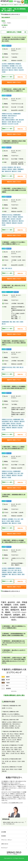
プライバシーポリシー (6, 840)
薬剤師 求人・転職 (17, 4)
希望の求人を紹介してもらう (14, 82)
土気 (10, 761)
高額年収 (4, 722)
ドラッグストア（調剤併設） (13, 714)
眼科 (9, 737)
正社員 (3, 708)
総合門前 (17, 727)
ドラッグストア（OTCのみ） (17, 716)
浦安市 (18, 751)
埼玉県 (16, 769)
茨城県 (3, 769)
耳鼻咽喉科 (5, 737)
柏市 (12, 749)
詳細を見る (20, 77)
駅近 (10, 724)
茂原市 (16, 747)
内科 (8, 733)
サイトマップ (4, 848)
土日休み (9, 722)
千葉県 (23, 4)
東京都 (20, 769)
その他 (17, 741)
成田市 (20, 747)
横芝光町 (23, 753)
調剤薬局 (4, 714)
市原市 (16, 749)
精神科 (3, 739)
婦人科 (12, 733)
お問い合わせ (4, 844)
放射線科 (4, 741)
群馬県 (12, 769)
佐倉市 (3, 749)
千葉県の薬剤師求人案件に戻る (14, 695)
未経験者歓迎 (5, 724)
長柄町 (3, 755)
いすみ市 (12, 753)
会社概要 (3, 832)
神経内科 (19, 739)
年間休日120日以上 (17, 722)
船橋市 (7, 747)
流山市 (20, 749)
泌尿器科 (12, 735)
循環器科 (22, 733)
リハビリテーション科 (11, 739)
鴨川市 (14, 751)
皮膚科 (7, 735)
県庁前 (3, 763)
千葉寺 (19, 761)
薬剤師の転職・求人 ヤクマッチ (7, 4)
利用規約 (3, 836)
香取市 (7, 753)
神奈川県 (4, 771)
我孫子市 (9, 751)
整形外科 (20, 737)
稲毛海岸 (14, 761)
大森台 (23, 761)
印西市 (3, 753)
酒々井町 (17, 753)
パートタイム (9, 708)
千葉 (3, 761)
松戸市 (12, 747)
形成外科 (12, 741)
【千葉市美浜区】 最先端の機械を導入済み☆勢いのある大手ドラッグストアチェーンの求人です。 (13, 642)
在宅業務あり (5, 725)
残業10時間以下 (16, 724)
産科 (8, 741)
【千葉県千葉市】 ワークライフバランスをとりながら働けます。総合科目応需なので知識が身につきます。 (14, 39)
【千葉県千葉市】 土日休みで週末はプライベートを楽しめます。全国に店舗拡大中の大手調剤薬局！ (14, 190)
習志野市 (8, 749)
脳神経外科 (14, 737)
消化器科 (17, 735)
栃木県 (7, 769)
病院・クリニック (6, 716)
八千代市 (4, 751)
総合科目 (4, 733)
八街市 (22, 751)
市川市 (3, 747)
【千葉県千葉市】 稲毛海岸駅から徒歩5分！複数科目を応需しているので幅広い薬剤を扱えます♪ (14, 342)
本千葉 (6, 761)
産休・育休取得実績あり (8, 727)
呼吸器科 (16, 733)
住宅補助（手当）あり (14, 725)
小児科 (3, 735)
